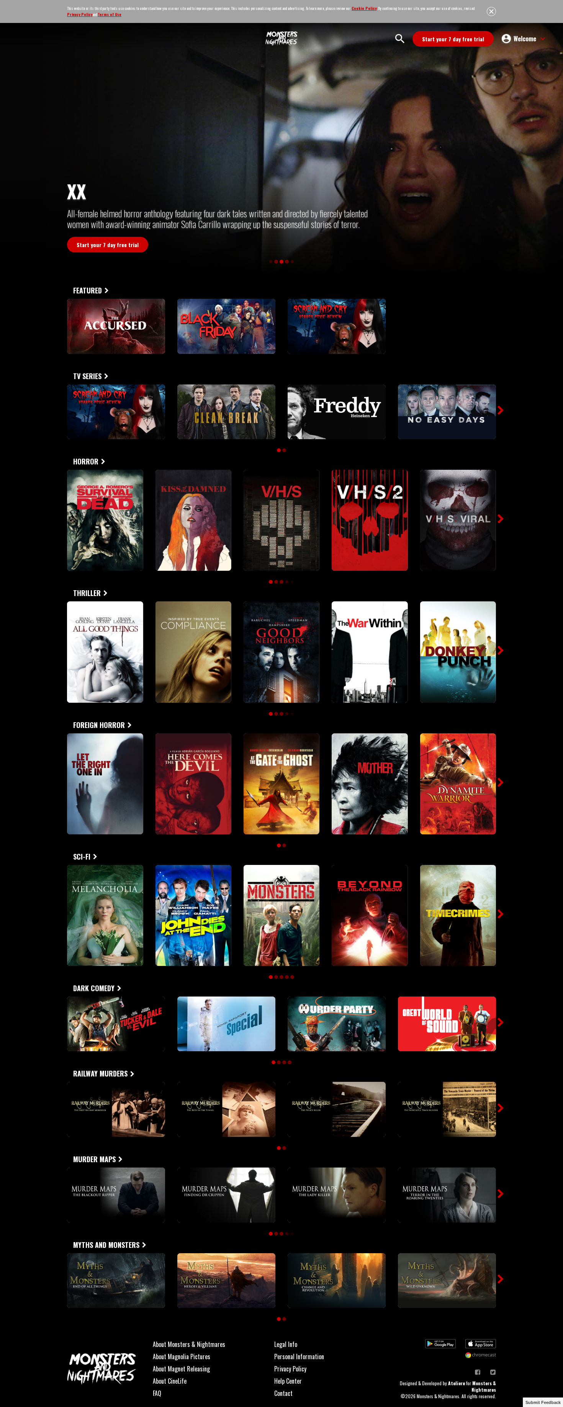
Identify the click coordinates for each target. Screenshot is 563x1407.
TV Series (87, 376)
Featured (87, 290)
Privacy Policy (290, 1368)
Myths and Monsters (106, 1245)
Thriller (87, 593)
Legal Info (285, 1344)
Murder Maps (94, 1159)
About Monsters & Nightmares (189, 1344)
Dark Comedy (94, 988)
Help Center (288, 1381)
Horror (85, 461)
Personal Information (299, 1356)
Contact (283, 1393)
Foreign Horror (99, 725)
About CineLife (170, 1381)
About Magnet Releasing (181, 1368)
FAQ (157, 1393)
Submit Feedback (543, 1402)
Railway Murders (100, 1073)
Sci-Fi (81, 856)
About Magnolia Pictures (181, 1356)
